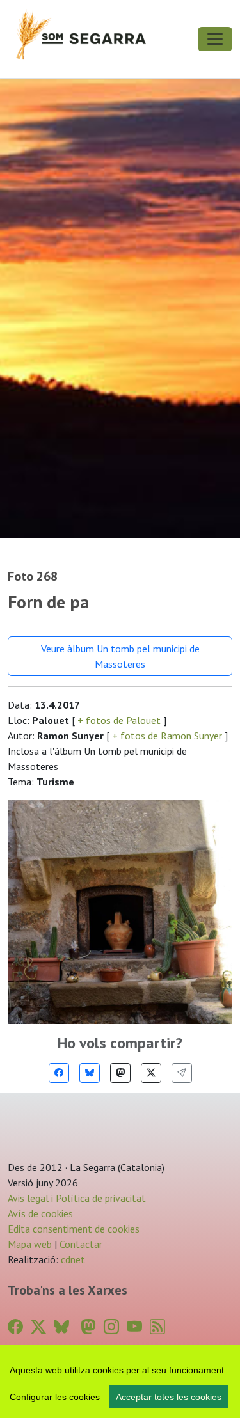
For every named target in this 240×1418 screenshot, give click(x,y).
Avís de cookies (40, 1213)
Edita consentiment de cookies (74, 1228)
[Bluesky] (89, 1073)
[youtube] (134, 1327)
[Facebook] (59, 1073)
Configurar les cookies (55, 1397)
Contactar (81, 1244)
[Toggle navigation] (215, 39)
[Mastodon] (120, 1073)
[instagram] (111, 1327)
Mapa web (30, 1244)
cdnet (71, 1259)
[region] (120, 1381)
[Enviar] (182, 1073)
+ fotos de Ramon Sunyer (167, 735)
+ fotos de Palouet (119, 720)
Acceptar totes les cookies (168, 1397)
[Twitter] (151, 1073)
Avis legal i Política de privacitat (77, 1198)
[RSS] (157, 1327)
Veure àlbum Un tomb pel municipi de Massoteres (120, 656)
